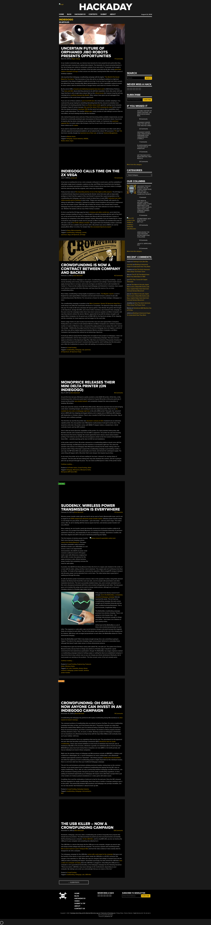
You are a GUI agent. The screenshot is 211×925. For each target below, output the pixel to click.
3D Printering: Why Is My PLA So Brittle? (144, 220)
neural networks (78, 138)
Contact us (139, 89)
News (69, 230)
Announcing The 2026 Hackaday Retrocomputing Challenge (143, 234)
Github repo (88, 111)
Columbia (75, 668)
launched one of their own (88, 133)
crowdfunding (70, 232)
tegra (71, 141)
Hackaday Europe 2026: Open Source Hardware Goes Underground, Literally (144, 135)
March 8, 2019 (65, 59)
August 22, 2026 (146, 14)
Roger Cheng (76, 59)
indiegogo (69, 138)
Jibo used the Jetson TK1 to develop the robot (98, 107)
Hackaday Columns (83, 789)
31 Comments (143, 152)
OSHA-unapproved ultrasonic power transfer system (86, 518)
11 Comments (143, 215)
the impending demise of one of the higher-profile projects (94, 192)
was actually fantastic (81, 401)
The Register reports (107, 294)
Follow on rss (137, 89)
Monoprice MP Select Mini (69, 472)
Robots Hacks (71, 136)
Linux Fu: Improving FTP (144, 244)
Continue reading (67, 464)
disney (81, 668)
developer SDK (83, 109)
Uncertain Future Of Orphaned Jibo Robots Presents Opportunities (86, 52)
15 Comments (118, 178)
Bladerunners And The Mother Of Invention (144, 146)
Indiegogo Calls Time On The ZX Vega (90, 173)
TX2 (120, 131)
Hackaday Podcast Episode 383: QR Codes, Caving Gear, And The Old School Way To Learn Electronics (144, 190)
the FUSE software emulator (81, 223)
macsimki (130, 264)
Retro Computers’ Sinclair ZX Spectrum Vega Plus (105, 303)
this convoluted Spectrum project (101, 227)
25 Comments (143, 161)
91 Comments (118, 512)
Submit (104, 14)
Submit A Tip (79, 903)
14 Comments (143, 240)
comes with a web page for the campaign (100, 854)
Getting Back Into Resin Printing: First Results (144, 156)
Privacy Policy (119, 913)
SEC (62, 793)
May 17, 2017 (65, 393)
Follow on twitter (131, 89)
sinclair (84, 232)
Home (61, 14)
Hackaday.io (80, 14)
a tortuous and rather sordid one (99, 212)
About (113, 14)
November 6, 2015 (66, 830)
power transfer (78, 670)
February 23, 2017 (66, 512)
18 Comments (118, 713)
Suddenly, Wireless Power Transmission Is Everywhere (90, 507)
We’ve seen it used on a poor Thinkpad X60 (74, 849)
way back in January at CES (94, 421)
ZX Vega (82, 234)
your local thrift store (88, 101)
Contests (93, 14)
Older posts (73, 882)
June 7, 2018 (65, 178)
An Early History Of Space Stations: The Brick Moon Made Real (144, 113)
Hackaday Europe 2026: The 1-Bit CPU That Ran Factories (144, 124)
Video (77, 901)
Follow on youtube (134, 89)
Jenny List (74, 178)
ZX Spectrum (75, 234)
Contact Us (79, 909)
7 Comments (143, 142)
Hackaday (105, 7)
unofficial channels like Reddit (80, 95)
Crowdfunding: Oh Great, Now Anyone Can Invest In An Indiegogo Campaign (91, 707)
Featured (88, 664)
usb (83, 874)
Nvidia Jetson (65, 141)
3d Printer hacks (72, 468)
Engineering (81, 664)
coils (70, 668)
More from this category (134, 164)
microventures (86, 791)
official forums (99, 93)
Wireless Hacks (70, 666)
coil (67, 668)
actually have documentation (112, 758)
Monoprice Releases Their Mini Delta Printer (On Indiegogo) (88, 386)
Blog (69, 14)
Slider (89, 468)
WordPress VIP (108, 916)
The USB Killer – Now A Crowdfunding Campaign (87, 825)
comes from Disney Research (70, 542)
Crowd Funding (71, 347)
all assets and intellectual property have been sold (88, 89)
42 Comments (118, 275)
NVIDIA (86, 138)
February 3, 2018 (66, 275)
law (83, 350)
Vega (69, 234)
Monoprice (76, 470)
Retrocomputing (76, 230)
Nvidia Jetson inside (94, 105)
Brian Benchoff (78, 275)
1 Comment (142, 197)
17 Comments (118, 59)
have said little (68, 91)
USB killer (88, 874)
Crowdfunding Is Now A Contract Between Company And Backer (90, 269)
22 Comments (143, 129)
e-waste (75, 125)
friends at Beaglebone (110, 133)
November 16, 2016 (67, 713)
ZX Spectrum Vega (75, 352)
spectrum (64, 234)
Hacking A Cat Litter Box (140, 261)
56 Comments (118, 393)
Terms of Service (128, 913)
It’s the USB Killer (88, 839)
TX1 (115, 131)
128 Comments (118, 830)
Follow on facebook (128, 89)
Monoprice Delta (85, 470)
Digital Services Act (138, 913)
